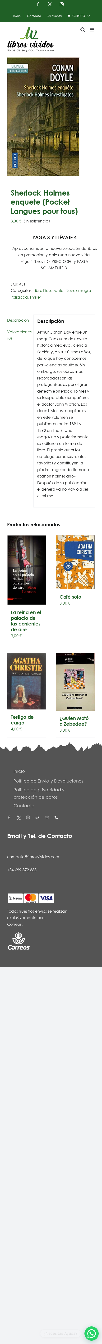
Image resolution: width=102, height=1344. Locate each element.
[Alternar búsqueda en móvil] (82, 29)
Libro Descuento (48, 290)
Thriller (35, 297)
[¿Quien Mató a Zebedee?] (75, 682)
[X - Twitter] (19, 818)
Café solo (70, 597)
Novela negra (78, 290)
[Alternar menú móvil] (92, 29)
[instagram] (28, 818)
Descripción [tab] (18, 320)
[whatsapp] (38, 818)
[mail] (47, 818)
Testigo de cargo (22, 719)
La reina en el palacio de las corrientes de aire (26, 621)
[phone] (57, 818)
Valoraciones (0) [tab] (18, 335)
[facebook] (9, 818)
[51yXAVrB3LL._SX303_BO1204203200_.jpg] (51, 116)
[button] (91, 1333)
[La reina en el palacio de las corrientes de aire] (26, 570)
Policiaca (19, 297)
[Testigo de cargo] (26, 681)
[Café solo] (75, 562)
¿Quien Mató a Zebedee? (74, 721)
